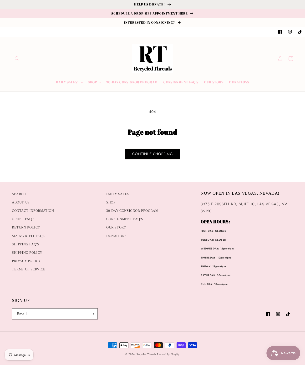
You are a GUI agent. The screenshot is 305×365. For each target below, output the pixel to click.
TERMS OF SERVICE (29, 269)
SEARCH (19, 194)
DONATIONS (116, 236)
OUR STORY (116, 227)
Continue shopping (152, 154)
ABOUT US (21, 202)
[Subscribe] (92, 313)
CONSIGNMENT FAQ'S (124, 219)
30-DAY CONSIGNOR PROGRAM (132, 211)
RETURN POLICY (26, 227)
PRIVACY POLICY (26, 261)
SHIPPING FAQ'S (25, 244)
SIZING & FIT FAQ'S (29, 236)
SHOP (110, 202)
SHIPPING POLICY (27, 252)
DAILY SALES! (118, 194)
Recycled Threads (146, 354)
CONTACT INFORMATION (33, 211)
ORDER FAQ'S (23, 219)
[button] (17, 58)
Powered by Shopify (168, 354)
